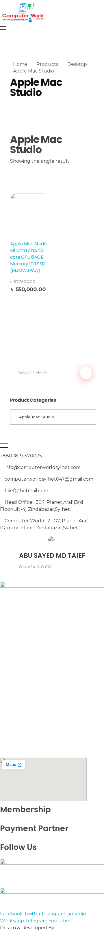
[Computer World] (52, 12)
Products (47, 64)
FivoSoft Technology (79, 927)
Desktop (77, 64)
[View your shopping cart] (2, 43)
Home (20, 64)
